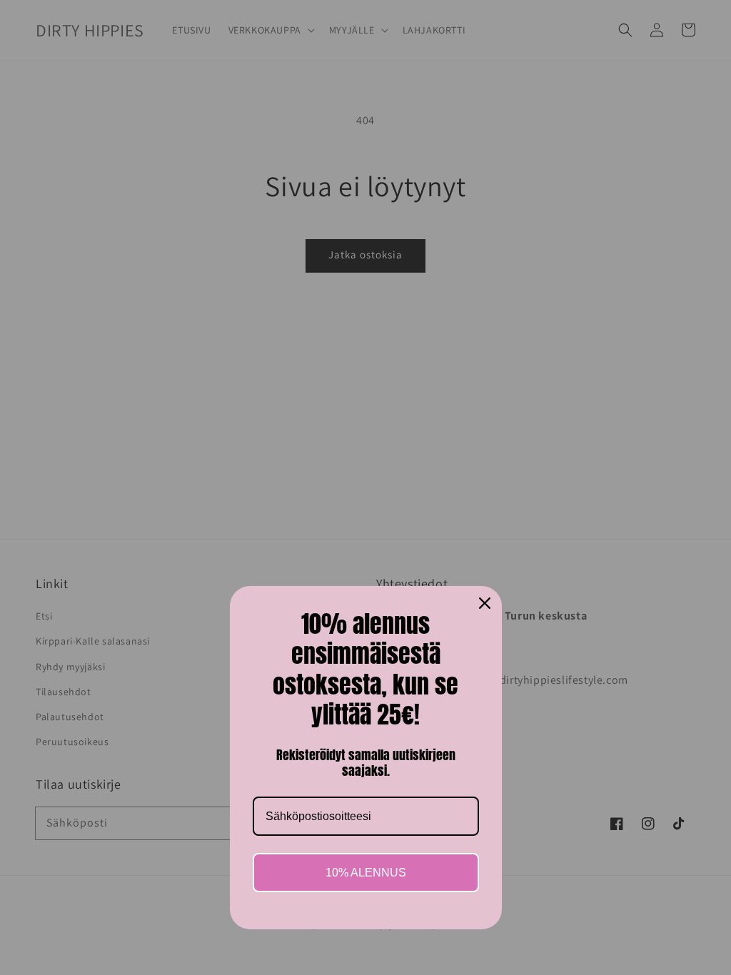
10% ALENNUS (366, 873)
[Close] (485, 603)
